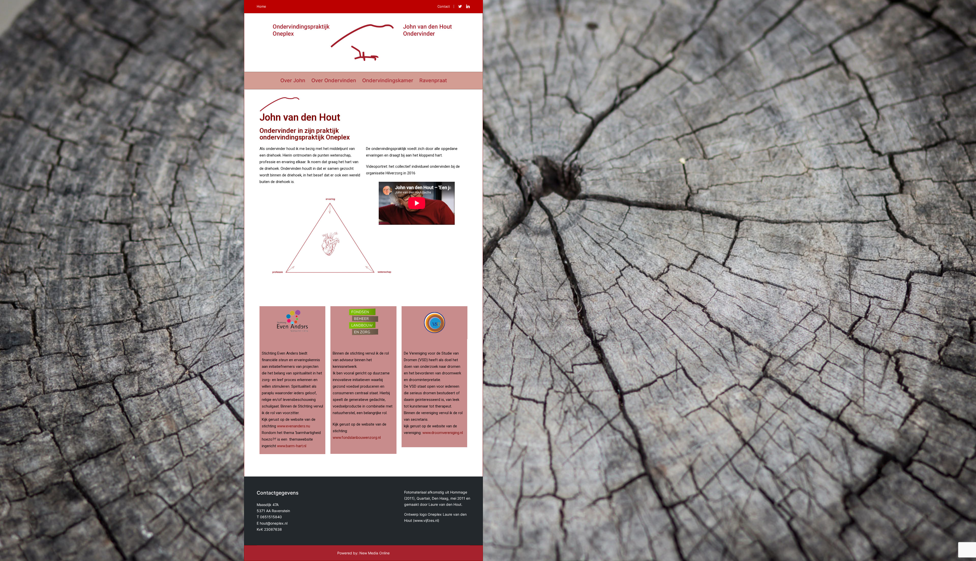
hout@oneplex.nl (273, 523)
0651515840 (271, 517)
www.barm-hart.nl (291, 446)
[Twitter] (460, 6)
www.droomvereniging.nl (442, 432)
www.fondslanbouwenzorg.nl (357, 437)
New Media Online (374, 553)
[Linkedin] (468, 6)
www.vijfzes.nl (426, 520)
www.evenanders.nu (293, 426)
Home (261, 6)
